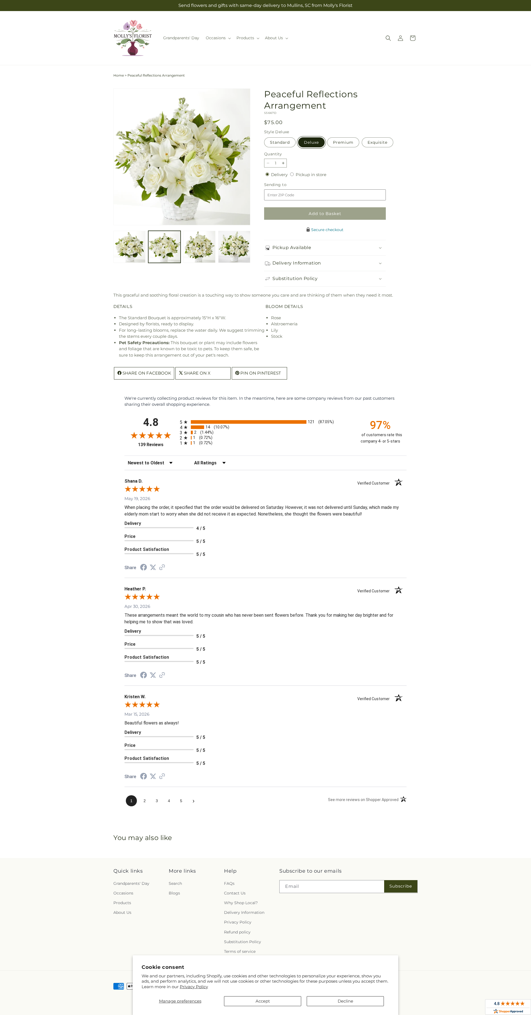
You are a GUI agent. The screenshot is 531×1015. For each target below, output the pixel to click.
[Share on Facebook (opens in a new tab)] (143, 568)
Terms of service (240, 951)
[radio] (265, 422)
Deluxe (311, 142)
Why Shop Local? (241, 902)
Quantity (273, 153)
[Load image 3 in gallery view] (199, 247)
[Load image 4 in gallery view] (234, 247)
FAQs (229, 883)
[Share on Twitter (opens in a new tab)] (153, 567)
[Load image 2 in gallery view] (164, 247)
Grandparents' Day (131, 883)
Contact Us (235, 893)
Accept (263, 1001)
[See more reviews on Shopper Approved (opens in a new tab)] (162, 567)
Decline (345, 1001)
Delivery (280, 174)
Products (122, 902)
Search (175, 883)
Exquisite (377, 142)
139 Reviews (157, 444)
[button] (217, 38)
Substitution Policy (242, 941)
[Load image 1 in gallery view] (129, 247)
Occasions (123, 893)
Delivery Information (244, 912)
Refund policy (237, 932)
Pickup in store (311, 174)
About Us (122, 912)
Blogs (174, 893)
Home (118, 75)
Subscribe (400, 886)
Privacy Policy (194, 986)
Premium (343, 142)
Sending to (283, 185)
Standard (280, 142)
